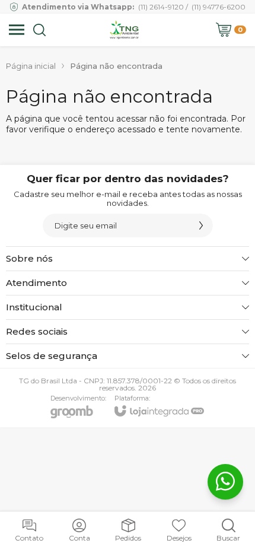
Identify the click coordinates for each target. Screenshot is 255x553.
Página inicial (31, 66)
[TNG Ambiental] (124, 29)
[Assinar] (201, 225)
